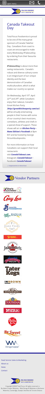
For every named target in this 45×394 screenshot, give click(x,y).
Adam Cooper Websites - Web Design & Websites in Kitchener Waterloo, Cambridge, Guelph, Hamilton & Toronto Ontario (23, 389)
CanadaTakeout (24, 158)
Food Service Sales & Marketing (13, 360)
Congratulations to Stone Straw (17, 165)
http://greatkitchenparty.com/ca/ (23, 108)
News (3, 367)
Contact (4, 370)
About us (4, 363)
